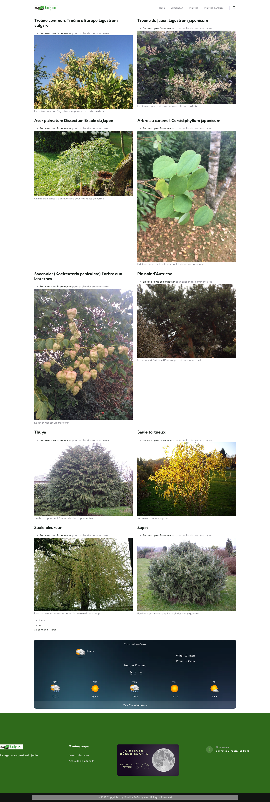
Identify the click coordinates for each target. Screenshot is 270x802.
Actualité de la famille (81, 760)
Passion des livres (79, 755)
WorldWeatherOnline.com (135, 705)
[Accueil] (46, 7)
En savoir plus (48, 33)
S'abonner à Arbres (45, 629)
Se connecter (64, 33)
